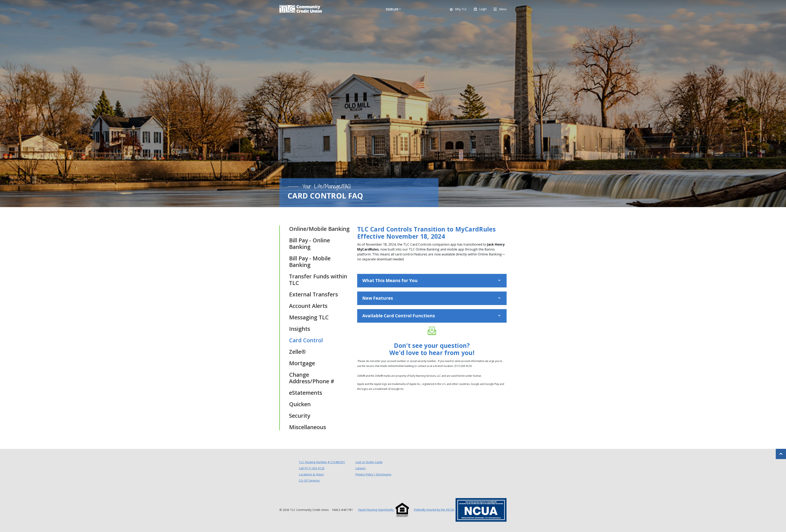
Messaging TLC (309, 317)
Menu (503, 9)
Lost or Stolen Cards (369, 462)
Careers (360, 468)
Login (483, 9)
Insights (299, 329)
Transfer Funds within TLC (318, 279)
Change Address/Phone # (311, 378)
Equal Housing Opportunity (376, 510)
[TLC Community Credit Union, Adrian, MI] (300, 9)
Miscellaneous (307, 427)
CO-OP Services (309, 480)
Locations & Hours (311, 474)
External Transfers (313, 294)
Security (299, 415)
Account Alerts (308, 306)
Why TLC (461, 9)
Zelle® (297, 351)
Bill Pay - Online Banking (309, 243)
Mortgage (302, 363)
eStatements (305, 392)
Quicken (300, 404)
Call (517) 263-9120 (311, 468)
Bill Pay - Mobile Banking (310, 261)
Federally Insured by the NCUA (434, 510)
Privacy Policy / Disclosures (373, 474)
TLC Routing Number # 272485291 (322, 462)
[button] (432, 280)
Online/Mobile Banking (319, 229)
